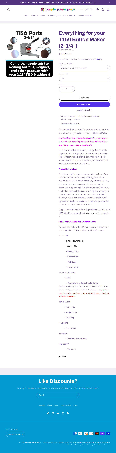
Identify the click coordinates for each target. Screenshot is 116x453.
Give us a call (92, 213)
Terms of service (104, 445)
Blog (56, 405)
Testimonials (66, 405)
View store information (70, 123)
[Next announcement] (109, 2)
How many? (63, 74)
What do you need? (66, 63)
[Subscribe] (76, 395)
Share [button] (63, 357)
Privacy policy (91, 445)
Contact (42, 405)
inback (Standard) (75, 241)
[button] (8, 9)
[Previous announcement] (6, 2)
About (49, 405)
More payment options (84, 110)
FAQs (75, 405)
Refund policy (80, 445)
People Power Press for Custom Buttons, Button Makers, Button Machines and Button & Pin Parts (59, 442)
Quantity (62, 84)
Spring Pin (72, 246)
